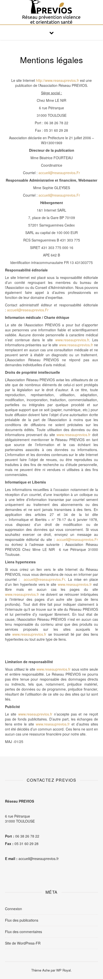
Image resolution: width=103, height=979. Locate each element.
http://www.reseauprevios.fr (57, 80)
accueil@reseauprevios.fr (38, 858)
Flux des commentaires (23, 931)
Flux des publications (21, 920)
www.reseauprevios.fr (72, 339)
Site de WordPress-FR (22, 943)
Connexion (13, 908)
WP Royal (63, 970)
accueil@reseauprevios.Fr (59, 172)
